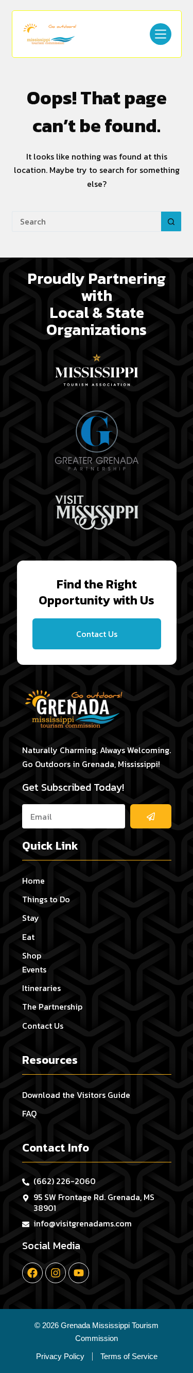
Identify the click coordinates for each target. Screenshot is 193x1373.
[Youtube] (78, 1273)
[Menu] (160, 34)
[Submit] (150, 816)
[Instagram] (55, 1273)
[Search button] (171, 221)
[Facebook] (32, 1273)
